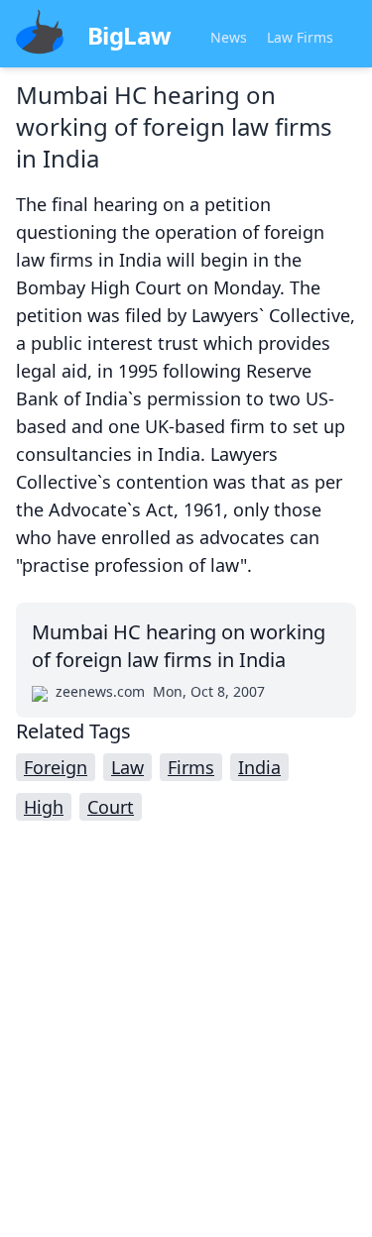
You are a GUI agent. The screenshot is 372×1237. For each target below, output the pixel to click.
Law (127, 767)
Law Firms (300, 37)
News (228, 37)
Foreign (55, 767)
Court (110, 807)
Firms (191, 767)
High (43, 807)
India (259, 767)
